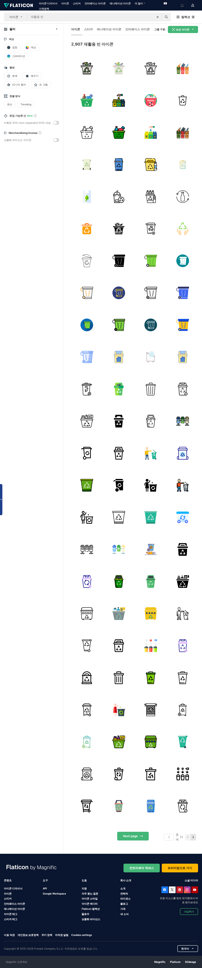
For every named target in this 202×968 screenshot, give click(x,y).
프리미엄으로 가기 (180, 868)
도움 (84, 880)
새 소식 (124, 914)
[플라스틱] (150, 100)
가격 (122, 908)
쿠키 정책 (46, 935)
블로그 (124, 903)
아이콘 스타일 (90, 898)
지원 (84, 888)
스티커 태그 (10, 919)
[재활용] (86, 68)
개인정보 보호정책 (28, 935)
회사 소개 (125, 880)
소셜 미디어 (191, 880)
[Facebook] (164, 889)
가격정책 (44, 8)
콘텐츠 (8, 880)
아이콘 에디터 (90, 903)
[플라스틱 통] (150, 196)
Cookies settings (81, 935)
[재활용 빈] (86, 164)
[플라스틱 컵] (118, 196)
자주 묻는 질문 (90, 893)
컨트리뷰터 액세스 (141, 868)
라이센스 (125, 898)
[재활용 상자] (86, 100)
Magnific (160, 961)
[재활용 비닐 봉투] (86, 196)
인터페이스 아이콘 (95, 3)
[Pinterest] (179, 889)
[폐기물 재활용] (150, 228)
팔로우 (85, 914)
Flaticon (175, 961)
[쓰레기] (86, 228)
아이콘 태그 (10, 914)
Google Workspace (54, 893)
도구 (45, 880)
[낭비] (182, 164)
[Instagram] (187, 889)
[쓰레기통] (182, 68)
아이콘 (65, 3)
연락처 (124, 893)
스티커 (77, 3)
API (45, 888)
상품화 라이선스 (91, 919)
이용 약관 (9, 935)
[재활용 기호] (182, 228)
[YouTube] (194, 889)
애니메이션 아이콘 (120, 3)
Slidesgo (190, 961)
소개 (122, 888)
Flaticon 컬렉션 (91, 908)
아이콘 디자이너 (48, 3)
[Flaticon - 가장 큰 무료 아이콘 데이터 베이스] (18, 5)
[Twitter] (172, 889)
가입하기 (189, 911)
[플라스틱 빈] (150, 164)
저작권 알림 (61, 935)
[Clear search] (157, 17)
